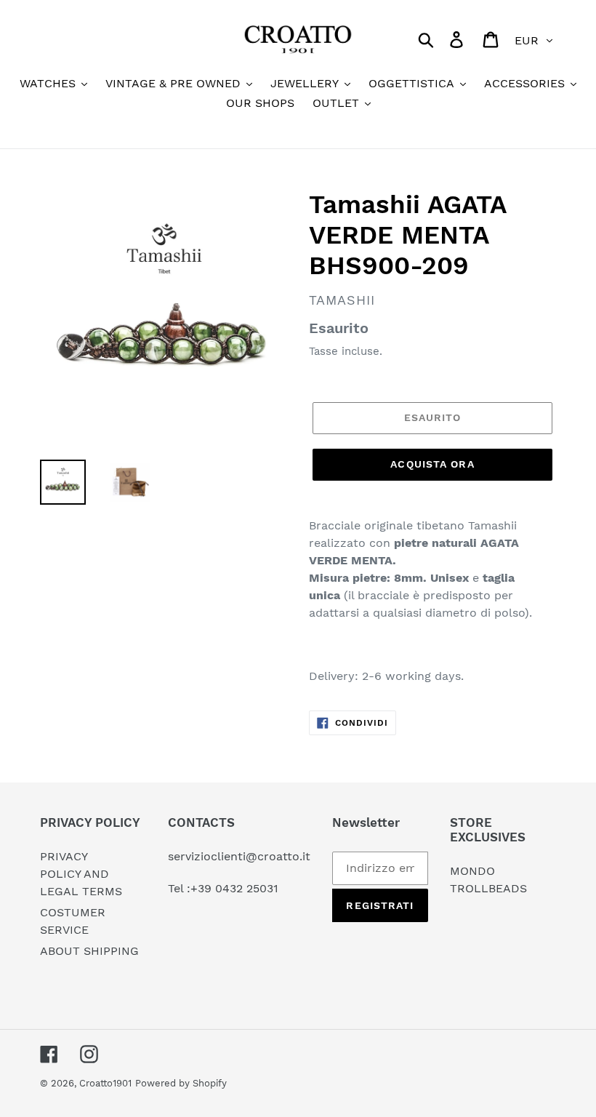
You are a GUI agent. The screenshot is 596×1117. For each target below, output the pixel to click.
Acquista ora (432, 464)
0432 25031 (246, 888)
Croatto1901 (105, 1083)
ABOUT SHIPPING (89, 951)
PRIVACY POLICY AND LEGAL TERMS (81, 873)
